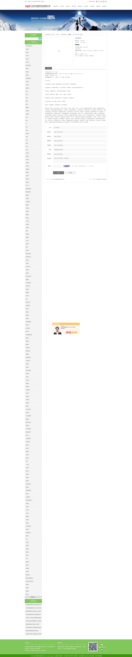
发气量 (27, 571)
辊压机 (27, 458)
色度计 (27, 260)
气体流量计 (28, 282)
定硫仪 (27, 71)
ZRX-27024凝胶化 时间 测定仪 (99, 179)
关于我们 (62, 6)
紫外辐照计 (28, 191)
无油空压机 (28, 370)
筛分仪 (27, 84)
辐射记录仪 (28, 256)
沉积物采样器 (29, 334)
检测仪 (27, 591)
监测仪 (27, 363)
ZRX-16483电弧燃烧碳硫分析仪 (57, 179)
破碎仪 (27, 68)
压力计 (27, 240)
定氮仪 (27, 133)
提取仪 (27, 406)
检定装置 (28, 350)
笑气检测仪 (28, 526)
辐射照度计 (28, 432)
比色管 (27, 62)
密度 (27, 247)
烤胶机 (27, 172)
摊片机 (27, 493)
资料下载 (74, 6)
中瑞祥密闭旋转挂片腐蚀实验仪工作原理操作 (33, 615)
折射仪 (27, 243)
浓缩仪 (27, 49)
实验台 (27, 367)
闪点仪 (27, 513)
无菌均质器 (28, 490)
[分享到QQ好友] (106, 1)
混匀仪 (27, 435)
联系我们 (104, 6)
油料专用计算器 (29, 581)
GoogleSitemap (87, 655)
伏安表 (27, 467)
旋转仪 (27, 312)
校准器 (27, 386)
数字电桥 (28, 328)
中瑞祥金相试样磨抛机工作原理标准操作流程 (33, 621)
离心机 (27, 471)
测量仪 (27, 516)
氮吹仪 (27, 338)
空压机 (27, 211)
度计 (27, 299)
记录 (27, 146)
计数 (27, 149)
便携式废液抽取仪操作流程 (32, 630)
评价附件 (28, 286)
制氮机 (27, 419)
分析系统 (28, 360)
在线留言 (98, 6)
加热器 (27, 269)
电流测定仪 (28, 78)
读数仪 (27, 289)
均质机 (27, 162)
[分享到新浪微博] (101, 1)
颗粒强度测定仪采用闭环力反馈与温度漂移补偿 (33, 612)
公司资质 (92, 6)
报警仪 (27, 204)
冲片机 (27, 509)
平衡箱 (27, 399)
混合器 (27, 182)
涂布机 (27, 503)
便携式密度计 (29, 500)
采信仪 (27, 519)
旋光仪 (27, 58)
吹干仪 (27, 185)
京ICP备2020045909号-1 (69, 655)
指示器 (27, 166)
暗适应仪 (28, 574)
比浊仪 (27, 380)
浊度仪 (27, 522)
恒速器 (27, 234)
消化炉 (27, 263)
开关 (27, 539)
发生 (27, 120)
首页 (53, 34)
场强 (27, 130)
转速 (27, 140)
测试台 (27, 217)
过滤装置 (28, 201)
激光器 (27, 373)
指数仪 (27, 214)
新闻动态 (80, 6)
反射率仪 (28, 389)
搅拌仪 (27, 480)
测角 (27, 230)
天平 (27, 127)
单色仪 (27, 529)
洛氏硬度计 (28, 357)
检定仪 (27, 308)
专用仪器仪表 (29, 45)
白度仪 (27, 474)
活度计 (27, 506)
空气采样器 (28, 428)
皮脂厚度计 (28, 532)
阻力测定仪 (28, 65)
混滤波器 (28, 305)
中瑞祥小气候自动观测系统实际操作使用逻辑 (33, 618)
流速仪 (27, 477)
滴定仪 (27, 156)
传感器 (27, 584)
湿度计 (27, 376)
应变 (27, 94)
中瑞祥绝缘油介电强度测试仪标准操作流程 (33, 628)
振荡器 (27, 568)
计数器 (27, 396)
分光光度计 (28, 409)
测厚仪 (27, 545)
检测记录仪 (28, 253)
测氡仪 (27, 237)
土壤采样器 (28, 415)
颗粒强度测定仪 (29, 578)
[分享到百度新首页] (104, 1)
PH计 (27, 558)
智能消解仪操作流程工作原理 (32, 624)
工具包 (27, 221)
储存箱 (27, 315)
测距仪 (27, 587)
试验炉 (27, 273)
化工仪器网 (81, 655)
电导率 (27, 153)
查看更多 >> (33, 597)
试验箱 (27, 425)
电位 (27, 117)
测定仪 (27, 594)
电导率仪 (28, 347)
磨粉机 (27, 195)
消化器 (27, 227)
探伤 (27, 136)
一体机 (27, 464)
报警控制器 (28, 188)
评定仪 (27, 331)
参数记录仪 (28, 422)
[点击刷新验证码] (66, 166)
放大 (27, 91)
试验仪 (27, 454)
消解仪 (27, 114)
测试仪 (27, 552)
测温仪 (27, 341)
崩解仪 (27, 344)
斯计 (27, 461)
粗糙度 (27, 88)
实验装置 (28, 497)
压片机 (27, 393)
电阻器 (27, 279)
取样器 (27, 402)
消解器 (27, 292)
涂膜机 (27, 561)
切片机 (27, 159)
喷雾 (27, 143)
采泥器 (27, 198)
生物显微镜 (28, 321)
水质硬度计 (28, 438)
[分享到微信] (99, 1)
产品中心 (68, 6)
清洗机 (27, 383)
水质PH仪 (28, 266)
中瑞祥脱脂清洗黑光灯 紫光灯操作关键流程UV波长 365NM (34, 608)
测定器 (27, 179)
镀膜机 (27, 354)
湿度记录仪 (28, 484)
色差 (27, 97)
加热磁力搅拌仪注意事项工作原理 (33, 633)
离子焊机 (28, 302)
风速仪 (27, 318)
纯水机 (27, 295)
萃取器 (27, 208)
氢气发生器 (28, 276)
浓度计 (27, 555)
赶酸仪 (27, 548)
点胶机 (27, 224)
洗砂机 (27, 110)
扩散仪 (27, 81)
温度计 (27, 565)
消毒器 (27, 169)
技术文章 (86, 6)
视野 (27, 101)
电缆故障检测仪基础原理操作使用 (33, 604)
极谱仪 (27, 451)
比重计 (27, 175)
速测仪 (27, 445)
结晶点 (27, 52)
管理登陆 (100, 655)
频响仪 (27, 107)
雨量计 (27, 75)
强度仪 (27, 487)
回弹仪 (27, 325)
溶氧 (27, 104)
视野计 (27, 535)
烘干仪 (27, 55)
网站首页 (56, 6)
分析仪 (27, 542)
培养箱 (27, 412)
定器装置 (28, 441)
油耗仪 (27, 250)
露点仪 (27, 448)
